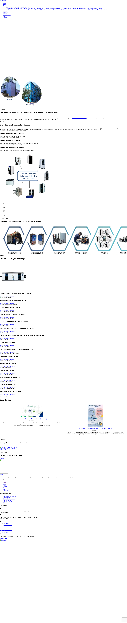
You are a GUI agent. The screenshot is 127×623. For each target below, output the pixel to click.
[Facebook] (0, 538)
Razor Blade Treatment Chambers (68, 8)
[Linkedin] (6, 538)
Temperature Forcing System (83, 8)
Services (5, 13)
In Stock (5, 11)
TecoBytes (24, 536)
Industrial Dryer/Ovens (55, 8)
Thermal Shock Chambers (34, 8)
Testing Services (7, 15)
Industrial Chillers (69, 9)
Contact (5, 17)
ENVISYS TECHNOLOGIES (7, 296)
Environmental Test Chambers (13, 8)
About (4, 484)
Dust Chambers (23, 8)
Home (4, 3)
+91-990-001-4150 (7, 523)
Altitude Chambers (44, 9)
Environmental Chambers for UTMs (82, 9)
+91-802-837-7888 (8, 525)
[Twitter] (2, 538)
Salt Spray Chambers (27, 9)
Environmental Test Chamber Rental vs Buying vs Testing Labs (32, 418)
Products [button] (5, 5)
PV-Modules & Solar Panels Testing (99, 9)
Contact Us (2, 458)
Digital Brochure (4, 532)
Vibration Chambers (44, 8)
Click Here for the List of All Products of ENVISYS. (18, 7)
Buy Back (5, 12)
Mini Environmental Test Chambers (14, 9)
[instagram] (1, 538)
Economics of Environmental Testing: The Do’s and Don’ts (95, 428)
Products (5, 485)
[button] (63, 71)
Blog (4, 16)
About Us (5, 4)
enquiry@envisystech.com (6, 530)
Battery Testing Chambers (96, 8)
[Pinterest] (5, 538)
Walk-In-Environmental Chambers (57, 9)
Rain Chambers (36, 9)
